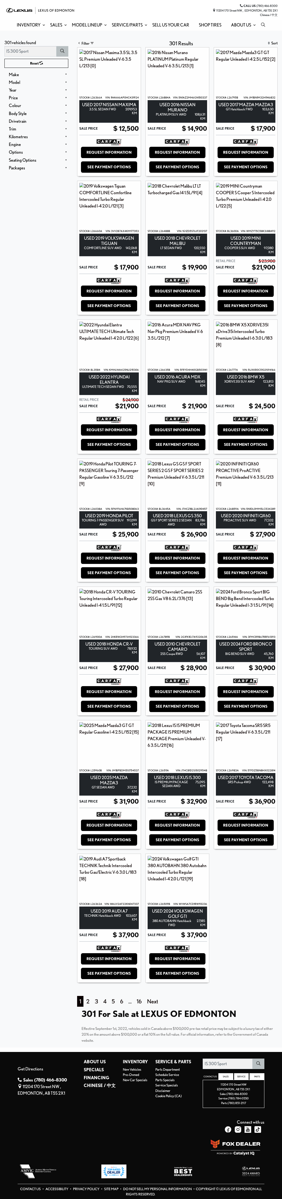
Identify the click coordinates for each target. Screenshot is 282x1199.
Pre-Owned (131, 1075)
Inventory (135, 1061)
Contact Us (30, 1189)
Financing (96, 1077)
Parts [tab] (257, 1076)
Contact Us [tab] (210, 1076)
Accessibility (57, 1189)
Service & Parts (173, 1061)
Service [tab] (241, 1076)
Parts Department (167, 1069)
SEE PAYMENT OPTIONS (109, 167)
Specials (94, 1069)
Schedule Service (167, 1075)
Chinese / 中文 (269, 15)
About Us (95, 1061)
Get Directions (30, 1069)
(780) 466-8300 (237, 1094)
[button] (30, 25)
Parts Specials (165, 1080)
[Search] (62, 51)
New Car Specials (135, 1080)
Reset (34, 63)
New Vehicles (132, 1069)
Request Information (109, 152)
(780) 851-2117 (236, 1103)
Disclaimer (162, 1091)
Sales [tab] (226, 1076)
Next (152, 1001)
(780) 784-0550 (238, 1098)
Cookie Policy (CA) (168, 1096)
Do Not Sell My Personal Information (157, 1189)
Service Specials (166, 1085)
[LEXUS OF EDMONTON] (40, 9)
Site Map (111, 1189)
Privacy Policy (86, 1189)
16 (139, 1001)
